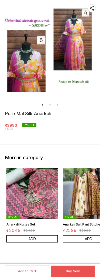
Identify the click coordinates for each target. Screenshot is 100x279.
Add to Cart (27, 271)
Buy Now (73, 271)
